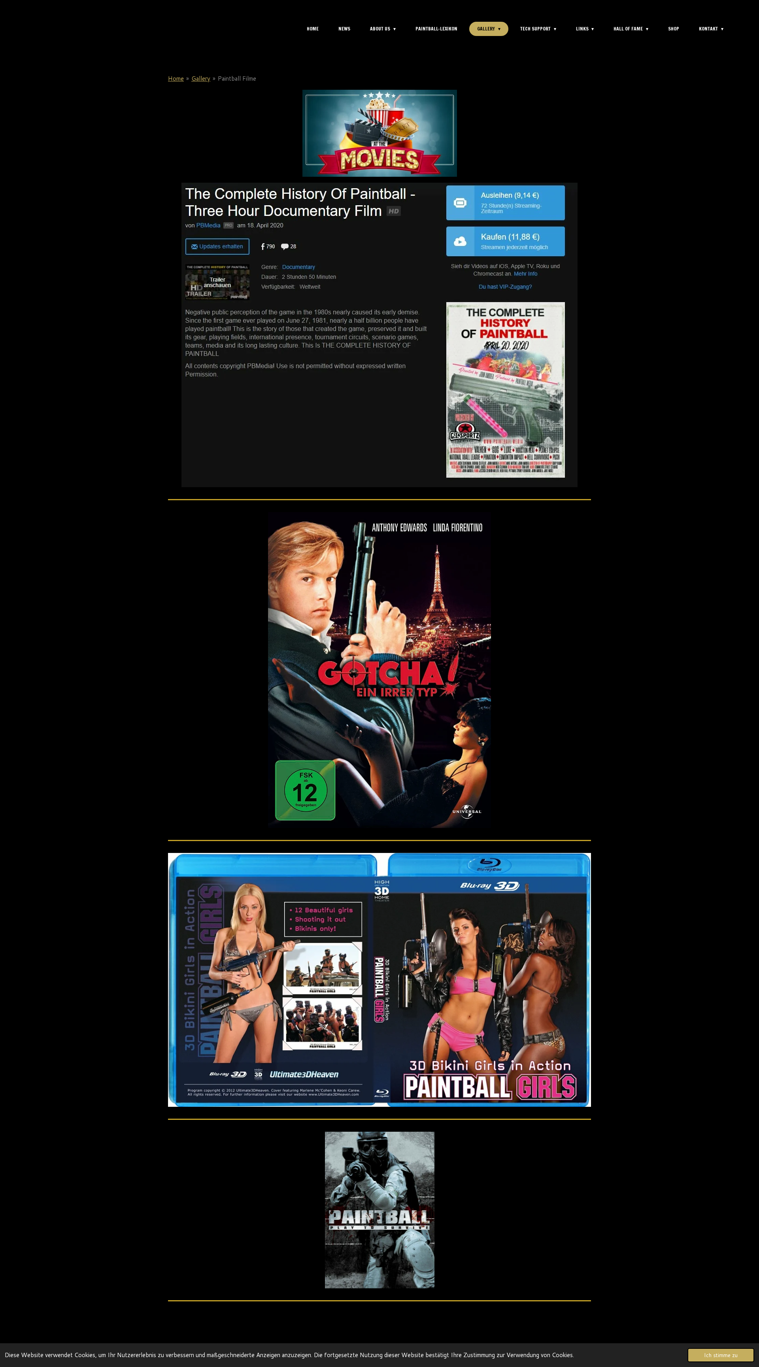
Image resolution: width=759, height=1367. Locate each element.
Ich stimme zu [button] (721, 1355)
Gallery (200, 78)
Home (176, 78)
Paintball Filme (237, 78)
